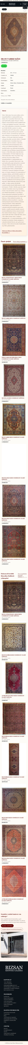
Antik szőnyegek (8, 1001)
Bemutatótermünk (9, 990)
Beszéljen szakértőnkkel (7, 925)
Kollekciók (6, 996)
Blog (5, 1015)
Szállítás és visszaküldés (6, 103)
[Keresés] (20, 4)
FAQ (5, 1022)
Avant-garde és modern (10, 1002)
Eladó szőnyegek (8, 1004)
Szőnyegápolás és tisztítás (10, 1018)
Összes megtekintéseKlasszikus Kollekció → (22, 575)
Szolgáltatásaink (8, 1030)
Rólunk (5, 1028)
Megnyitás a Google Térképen (11, 988)
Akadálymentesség (9, 1034)
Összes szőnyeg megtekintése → (20, 241)
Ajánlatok (6, 1006)
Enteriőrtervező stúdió (9, 1012)
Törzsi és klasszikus (8, 999)
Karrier (5, 1031)
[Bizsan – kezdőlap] (12, 4)
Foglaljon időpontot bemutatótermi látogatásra (12, 929)
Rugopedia (7, 1014)
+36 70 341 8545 (22, 0)
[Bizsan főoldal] (14, 968)
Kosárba (4, 66)
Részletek (3, 70)
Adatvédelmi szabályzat (10, 1033)
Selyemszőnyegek (8, 998)
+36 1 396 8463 (15, 0)
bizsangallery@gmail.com (7, 0)
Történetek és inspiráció (10, 1017)
